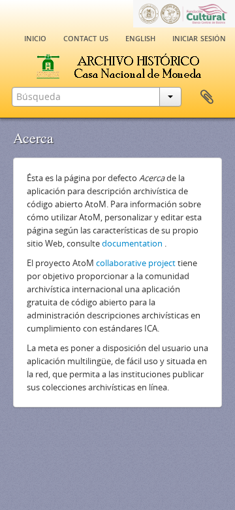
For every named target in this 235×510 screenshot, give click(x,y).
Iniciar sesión (199, 37)
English (140, 37)
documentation (132, 243)
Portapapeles (207, 97)
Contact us (85, 37)
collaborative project (136, 263)
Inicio (35, 37)
